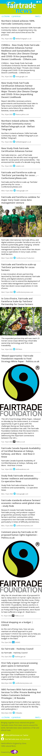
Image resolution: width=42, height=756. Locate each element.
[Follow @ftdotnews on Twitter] (37, 2)
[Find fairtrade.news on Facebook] (40, 2)
